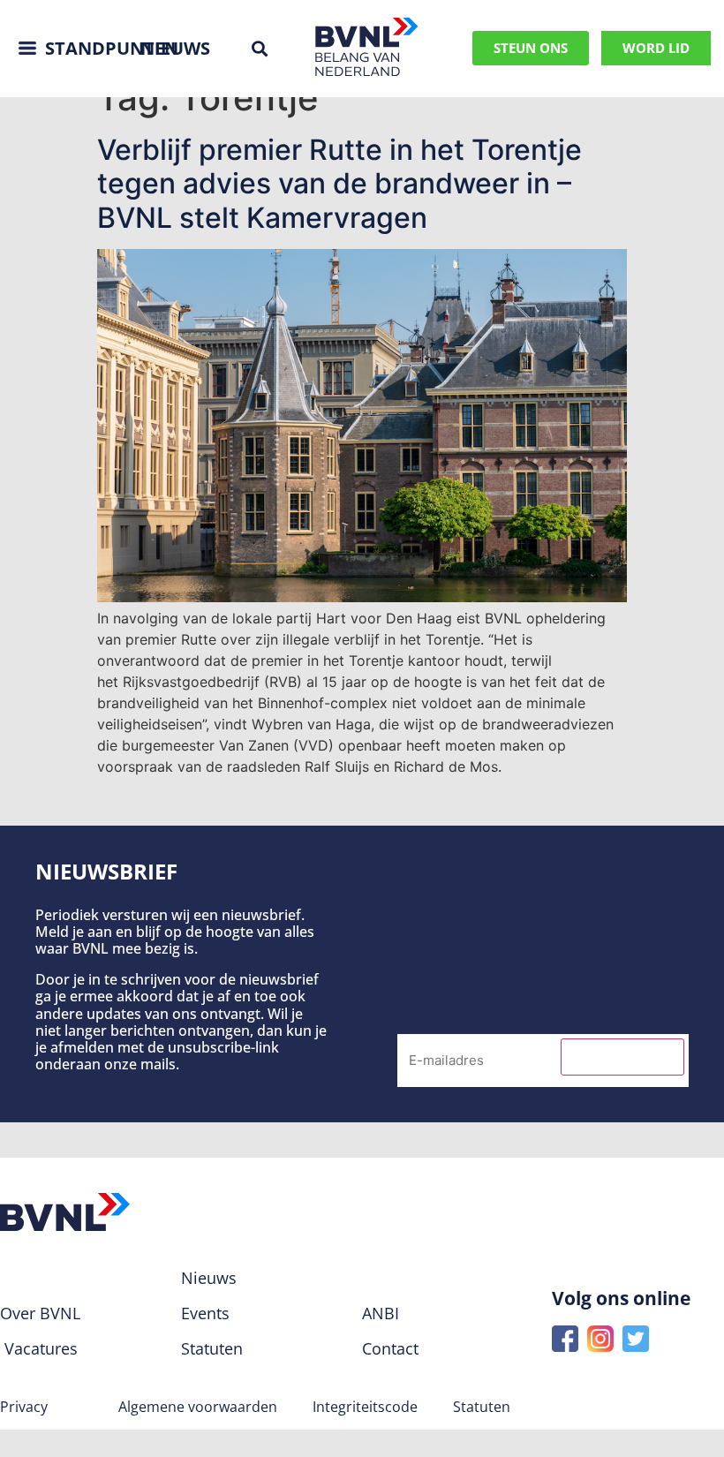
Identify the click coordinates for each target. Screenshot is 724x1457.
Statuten (481, 1406)
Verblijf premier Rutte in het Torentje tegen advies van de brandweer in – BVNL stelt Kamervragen (339, 183)
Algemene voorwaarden (197, 1406)
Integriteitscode (365, 1406)
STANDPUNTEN (111, 48)
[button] (259, 48)
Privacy (24, 1406)
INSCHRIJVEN (622, 1057)
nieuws (175, 48)
